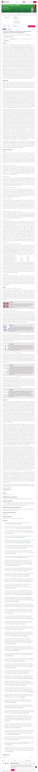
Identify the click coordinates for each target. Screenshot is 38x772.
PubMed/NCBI (19, 523)
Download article (31, 26)
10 (29, 113)
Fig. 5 (9, 383)
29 (11, 422)
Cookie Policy (19, 766)
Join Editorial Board (5, 7)
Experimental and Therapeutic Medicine (11, 5)
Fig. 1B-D (4, 299)
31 (18, 429)
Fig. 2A (30, 313)
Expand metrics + (6, 40)
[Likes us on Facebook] (7, 763)
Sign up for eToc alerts (17, 21)
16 (9, 135)
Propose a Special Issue (6, 8)
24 (4, 410)
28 (10, 422)
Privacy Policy (13, 767)
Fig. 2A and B (18, 315)
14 (4, 123)
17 (27, 139)
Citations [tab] (9, 26)
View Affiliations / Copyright (8, 36)
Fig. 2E (25, 322)
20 (16, 272)
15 (7, 130)
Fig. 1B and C (15, 296)
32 (9, 433)
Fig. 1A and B (7, 294)
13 (3, 123)
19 (6, 143)
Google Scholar (23, 527)
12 (18, 118)
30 (17, 425)
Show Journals (19, 14)
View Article (18, 527)
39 (27, 442)
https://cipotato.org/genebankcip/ (11, 250)
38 (27, 437)
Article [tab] (5, 26)
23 (3, 410)
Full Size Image (16, 19)
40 (28, 444)
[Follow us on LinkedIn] (5, 763)
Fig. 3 (12, 340)
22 (7, 406)
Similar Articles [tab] (15, 26)
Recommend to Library (17, 22)
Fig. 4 (14, 358)
